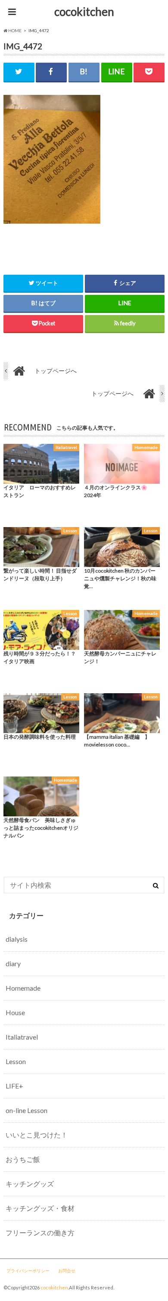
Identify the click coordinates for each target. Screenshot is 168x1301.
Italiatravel (22, 1037)
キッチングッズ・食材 (40, 1208)
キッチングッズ (30, 1184)
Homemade (23, 988)
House (15, 1012)
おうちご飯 (23, 1159)
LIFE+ (14, 1086)
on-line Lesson (26, 1110)
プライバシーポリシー (28, 1270)
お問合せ (66, 1270)
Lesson (16, 1061)
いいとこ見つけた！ (37, 1135)
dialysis (17, 939)
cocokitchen (84, 11)
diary (13, 963)
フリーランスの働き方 (40, 1232)
